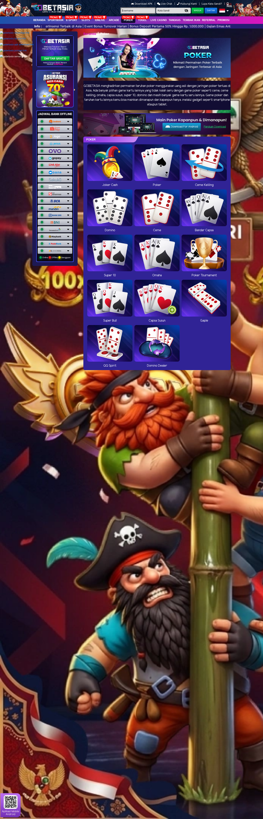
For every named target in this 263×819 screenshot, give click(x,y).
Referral (208, 20)
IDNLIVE (100, 20)
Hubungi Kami (188, 3)
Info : (38, 26)
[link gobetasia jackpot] (13, 50)
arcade (114, 20)
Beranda (39, 20)
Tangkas (175, 20)
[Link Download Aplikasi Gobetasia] (17, 44)
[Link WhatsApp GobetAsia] (14, 32)
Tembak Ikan (191, 20)
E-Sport (71, 20)
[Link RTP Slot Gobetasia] (13, 38)
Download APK (143, 3)
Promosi (223, 20)
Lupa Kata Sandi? (212, 3)
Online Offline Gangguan (56, 257)
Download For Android (184, 127)
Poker (128, 20)
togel (142, 20)
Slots (85, 20)
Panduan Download (215, 127)
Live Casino (159, 20)
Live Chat (166, 3)
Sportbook (56, 20)
